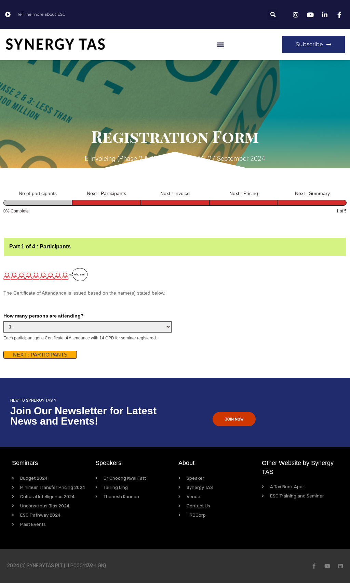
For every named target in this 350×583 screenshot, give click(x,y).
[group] (175, 202)
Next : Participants (40, 355)
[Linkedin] (340, 566)
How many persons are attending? (43, 316)
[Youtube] (327, 566)
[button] (273, 14)
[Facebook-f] (314, 566)
